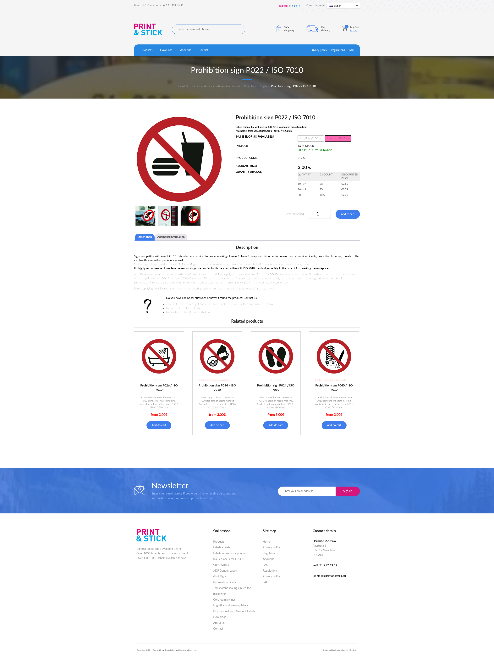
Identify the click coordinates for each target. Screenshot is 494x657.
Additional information (171, 237)
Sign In (296, 6)
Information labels (224, 582)
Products (147, 50)
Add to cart (347, 214)
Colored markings (224, 599)
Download (166, 50)
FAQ (351, 50)
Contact (203, 50)
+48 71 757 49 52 (325, 565)
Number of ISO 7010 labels (255, 136)
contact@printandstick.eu (329, 575)
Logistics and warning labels (231, 605)
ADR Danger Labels (225, 570)
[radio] (311, 138)
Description (145, 237)
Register (283, 6)
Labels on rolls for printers (230, 553)
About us (185, 50)
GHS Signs (220, 576)
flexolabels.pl (170, 650)
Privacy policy (319, 50)
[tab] (145, 237)
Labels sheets (221, 547)
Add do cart (159, 425)
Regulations (338, 50)
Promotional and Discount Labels (234, 611)
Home (267, 541)
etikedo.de (181, 650)
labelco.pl (192, 650)
